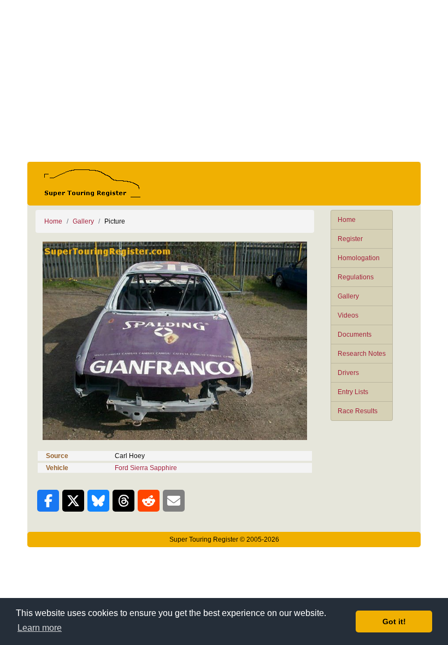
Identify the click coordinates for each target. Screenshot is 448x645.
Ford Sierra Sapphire (146, 468)
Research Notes (362, 353)
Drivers (348, 373)
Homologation (359, 258)
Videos (348, 315)
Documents (355, 334)
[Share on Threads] (123, 501)
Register (350, 239)
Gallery (348, 296)
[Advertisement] (224, 80)
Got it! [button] (394, 621)
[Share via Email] (174, 501)
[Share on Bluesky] (98, 501)
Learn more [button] (39, 627)
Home (347, 220)
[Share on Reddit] (149, 501)
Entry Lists (353, 392)
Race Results (358, 411)
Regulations (356, 277)
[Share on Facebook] (48, 501)
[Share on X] (73, 501)
